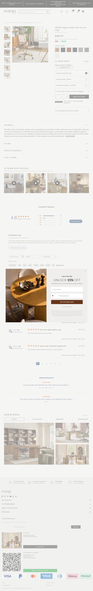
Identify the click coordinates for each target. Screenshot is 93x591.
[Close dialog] (85, 271)
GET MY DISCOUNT (67, 302)
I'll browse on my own (67, 306)
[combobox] (54, 296)
